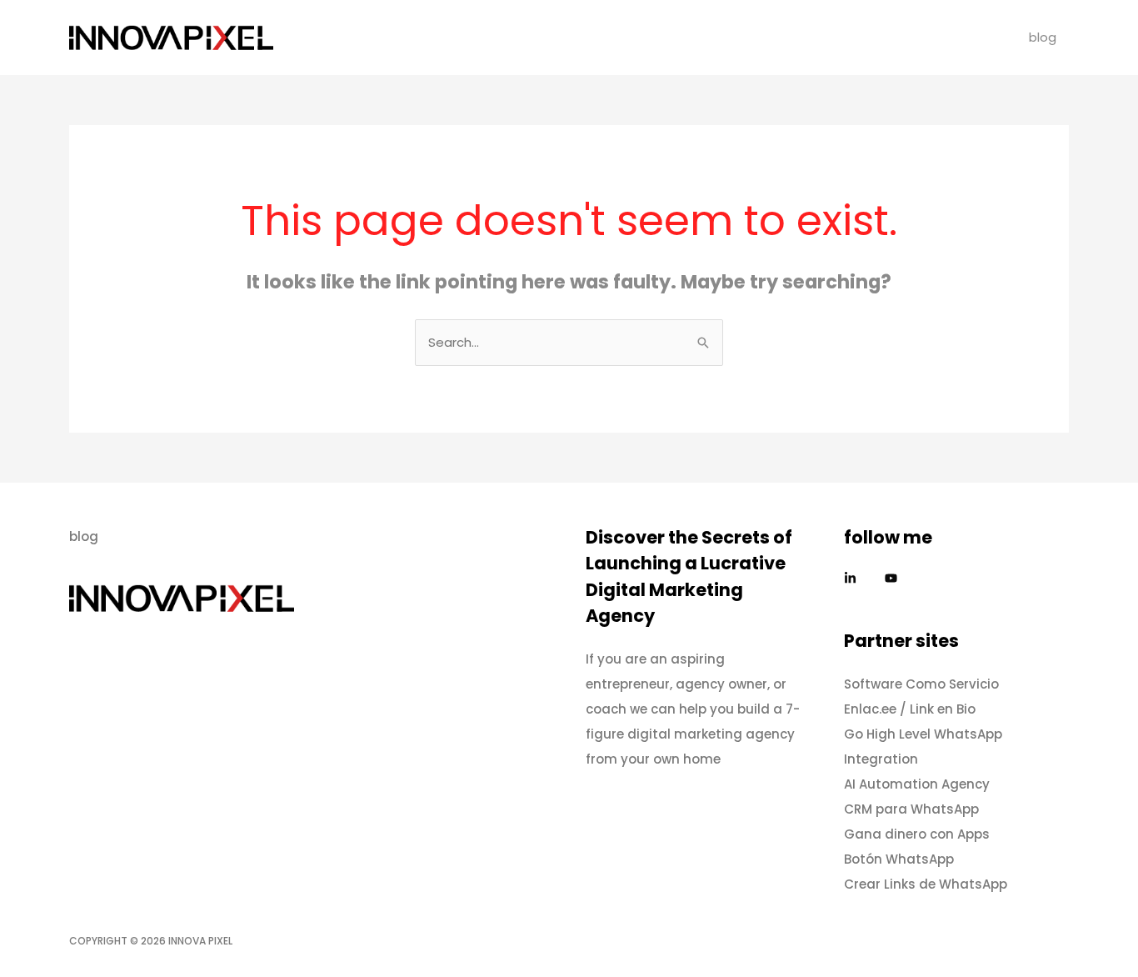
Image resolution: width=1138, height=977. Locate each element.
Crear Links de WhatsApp (925, 884)
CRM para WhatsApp (911, 809)
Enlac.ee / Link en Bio (910, 709)
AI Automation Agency (917, 784)
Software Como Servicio (921, 684)
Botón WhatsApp (899, 859)
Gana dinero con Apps (917, 834)
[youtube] (893, 578)
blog (1042, 37)
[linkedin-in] (862, 578)
